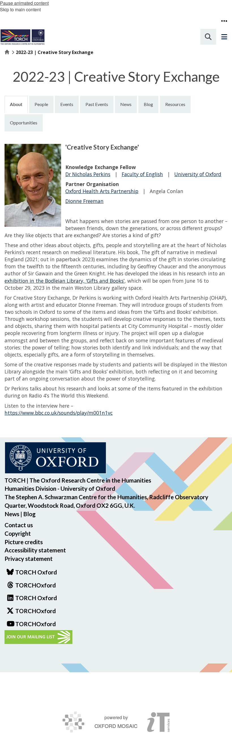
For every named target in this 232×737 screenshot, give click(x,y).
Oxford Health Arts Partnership (101, 191)
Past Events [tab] (96, 104)
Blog (29, 513)
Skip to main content (20, 9)
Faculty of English (142, 174)
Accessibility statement (35, 550)
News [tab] (126, 104)
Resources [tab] (175, 104)
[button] (224, 21)
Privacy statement (29, 558)
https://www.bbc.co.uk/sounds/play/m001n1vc (59, 412)
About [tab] (16, 104)
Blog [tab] (148, 104)
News (12, 513)
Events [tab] (66, 104)
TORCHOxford (35, 610)
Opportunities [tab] (23, 122)
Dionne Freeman (84, 201)
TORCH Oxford (36, 597)
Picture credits (24, 541)
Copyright (18, 533)
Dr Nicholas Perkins (87, 174)
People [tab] (41, 104)
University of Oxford (197, 174)
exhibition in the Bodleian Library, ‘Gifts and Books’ (64, 280)
